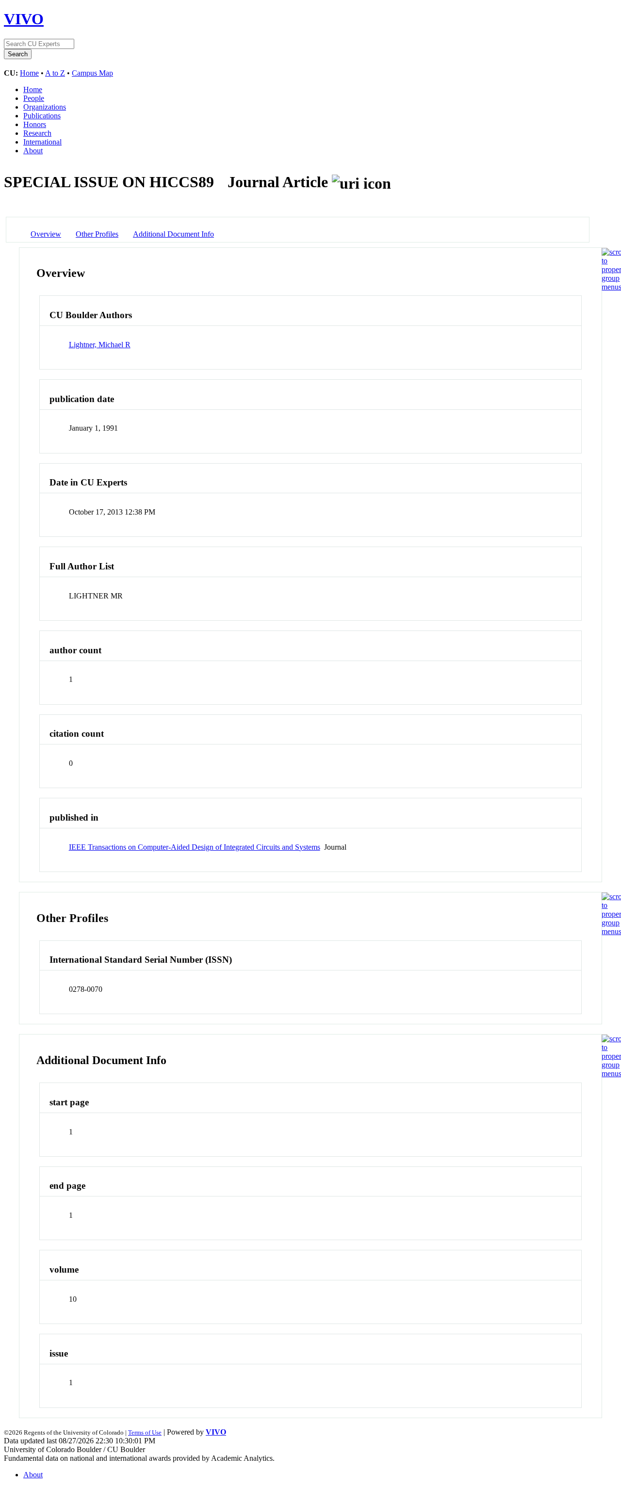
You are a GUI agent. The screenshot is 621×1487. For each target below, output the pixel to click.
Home (29, 73)
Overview (46, 234)
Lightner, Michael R (100, 344)
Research (37, 133)
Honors (34, 124)
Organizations (44, 107)
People (33, 98)
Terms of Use (145, 1432)
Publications (42, 116)
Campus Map (92, 73)
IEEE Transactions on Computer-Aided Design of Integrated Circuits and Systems (194, 847)
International (42, 142)
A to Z (55, 73)
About (33, 150)
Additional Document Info (173, 234)
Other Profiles (97, 234)
